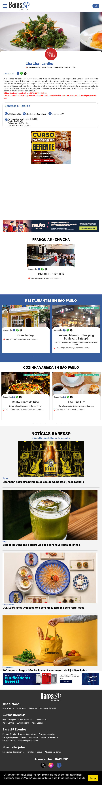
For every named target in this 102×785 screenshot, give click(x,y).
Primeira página (9, 720)
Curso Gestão (37, 723)
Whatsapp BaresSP (48, 708)
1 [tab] (33, 357)
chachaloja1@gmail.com (36, 114)
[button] (4, 781)
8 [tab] (61, 357)
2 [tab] (37, 357)
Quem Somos (8, 708)
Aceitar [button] (93, 778)
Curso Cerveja (8, 723)
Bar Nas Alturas (9, 741)
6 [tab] (53, 357)
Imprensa (33, 708)
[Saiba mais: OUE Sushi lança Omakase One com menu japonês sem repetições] (50, 602)
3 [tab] (41, 357)
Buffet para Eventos (49, 737)
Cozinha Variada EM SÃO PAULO (51, 368)
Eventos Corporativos (27, 734)
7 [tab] (57, 357)
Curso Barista (40, 720)
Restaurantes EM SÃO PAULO (51, 301)
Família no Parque (34, 752)
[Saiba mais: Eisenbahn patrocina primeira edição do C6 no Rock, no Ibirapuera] (51, 476)
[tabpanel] (51, 269)
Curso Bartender (25, 720)
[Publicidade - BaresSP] (51, 147)
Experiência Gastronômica (13, 752)
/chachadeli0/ (58, 114)
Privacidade (22, 708)
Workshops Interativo (29, 737)
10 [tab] (69, 357)
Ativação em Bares (53, 752)
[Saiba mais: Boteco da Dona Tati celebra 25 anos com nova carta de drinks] (50, 539)
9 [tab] (65, 357)
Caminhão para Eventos (28, 741)
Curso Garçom (23, 723)
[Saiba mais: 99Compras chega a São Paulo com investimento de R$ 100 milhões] (50, 665)
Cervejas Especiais (10, 737)
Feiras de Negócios (47, 734)
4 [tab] (45, 357)
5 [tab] (49, 357)
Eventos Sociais (9, 734)
